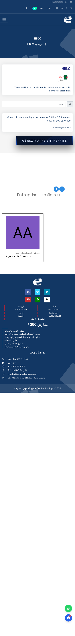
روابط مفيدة (54, 313)
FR (49, 8)
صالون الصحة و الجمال (14, 343)
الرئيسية (39, 44)
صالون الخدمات (11, 340)
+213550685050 (58, 2)
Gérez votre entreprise (44, 141)
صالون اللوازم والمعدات (14, 331)
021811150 (66, 120)
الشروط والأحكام (38, 319)
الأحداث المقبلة (21, 309)
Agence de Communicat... (21, 256)
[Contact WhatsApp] (68, 608)
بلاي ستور (12, 362)
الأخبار (21, 313)
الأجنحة (21, 316)
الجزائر (61, 76)
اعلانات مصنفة (54, 309)
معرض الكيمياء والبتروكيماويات (17, 347)
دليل (54, 306)
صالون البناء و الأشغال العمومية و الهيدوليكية (22, 337)
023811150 (53, 120)
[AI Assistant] (68, 618)
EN (41, 8)
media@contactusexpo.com (22, 374)
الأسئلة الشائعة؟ (54, 316)
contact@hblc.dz (62, 127)
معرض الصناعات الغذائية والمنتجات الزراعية (22, 334)
